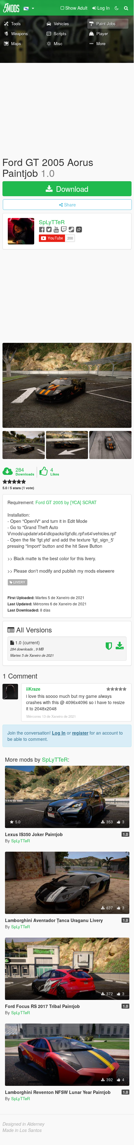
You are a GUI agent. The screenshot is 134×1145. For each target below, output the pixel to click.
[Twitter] (49, 229)
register (80, 733)
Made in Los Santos (22, 1130)
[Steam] (71, 229)
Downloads (25, 474)
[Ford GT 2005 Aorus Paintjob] (67, 385)
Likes (54, 474)
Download (71, 188)
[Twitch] (63, 229)
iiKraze (33, 689)
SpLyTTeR (52, 222)
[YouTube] (56, 229)
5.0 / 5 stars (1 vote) (18, 488)
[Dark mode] (116, 8)
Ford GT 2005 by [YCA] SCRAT (66, 502)
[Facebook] (42, 229)
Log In (59, 733)
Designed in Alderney (23, 1124)
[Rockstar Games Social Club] (79, 229)
